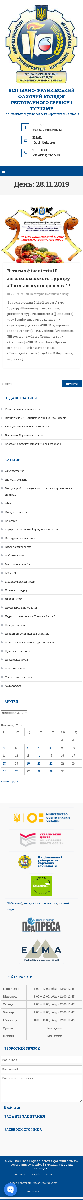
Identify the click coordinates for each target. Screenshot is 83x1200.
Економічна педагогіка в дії (24, 409)
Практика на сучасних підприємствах (29, 642)
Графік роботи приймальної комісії (32, 1183)
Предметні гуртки (16, 659)
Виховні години (16, 479)
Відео (8, 503)
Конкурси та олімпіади (20, 538)
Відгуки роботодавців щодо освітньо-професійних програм (38, 491)
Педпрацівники (15, 625)
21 (38, 763)
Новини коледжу (57, 294)
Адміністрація (14, 470)
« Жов (5, 781)
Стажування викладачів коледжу (27, 426)
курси (41, 903)
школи (52, 903)
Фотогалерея (13, 685)
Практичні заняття (17, 651)
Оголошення (13, 599)
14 (38, 755)
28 (39, 771)
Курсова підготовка (18, 546)
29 (51, 771)
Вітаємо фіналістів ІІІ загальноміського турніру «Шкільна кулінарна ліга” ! (38, 278)
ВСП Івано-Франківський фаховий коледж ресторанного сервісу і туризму (42, 99)
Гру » (14, 781)
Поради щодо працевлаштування (27, 633)
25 (4, 771)
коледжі (29, 903)
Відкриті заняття (16, 512)
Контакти (32, 1191)
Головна (19, 1174)
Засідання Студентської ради (24, 435)
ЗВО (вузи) (14, 903)
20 (28, 763)
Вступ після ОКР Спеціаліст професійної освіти (35, 417)
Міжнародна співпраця (20, 581)
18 (4, 763)
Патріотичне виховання (21, 607)
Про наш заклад (15, 668)
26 (16, 771)
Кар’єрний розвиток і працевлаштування (32, 529)
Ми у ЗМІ (11, 572)
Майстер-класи (14, 555)
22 (51, 763)
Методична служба (17, 564)
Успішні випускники (19, 677)
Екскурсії (11, 520)
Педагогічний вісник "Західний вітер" (30, 616)
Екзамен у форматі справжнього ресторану (33, 443)
